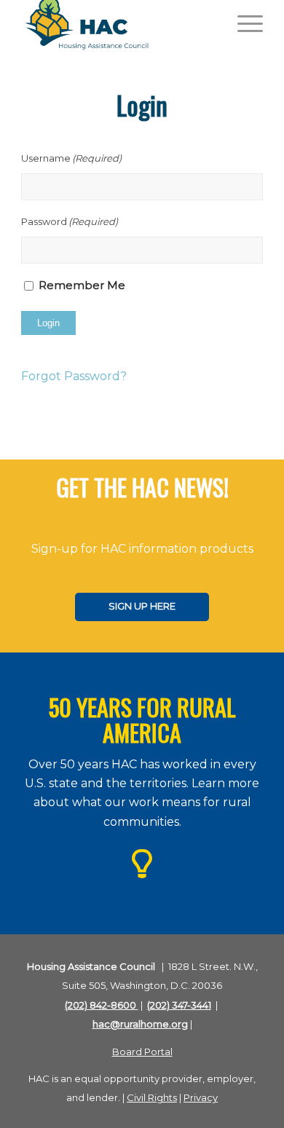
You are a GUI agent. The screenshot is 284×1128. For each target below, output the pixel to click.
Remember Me (82, 285)
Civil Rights (152, 1097)
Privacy (201, 1097)
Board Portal (142, 1051)
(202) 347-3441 (179, 1005)
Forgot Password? (74, 376)
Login (48, 323)
